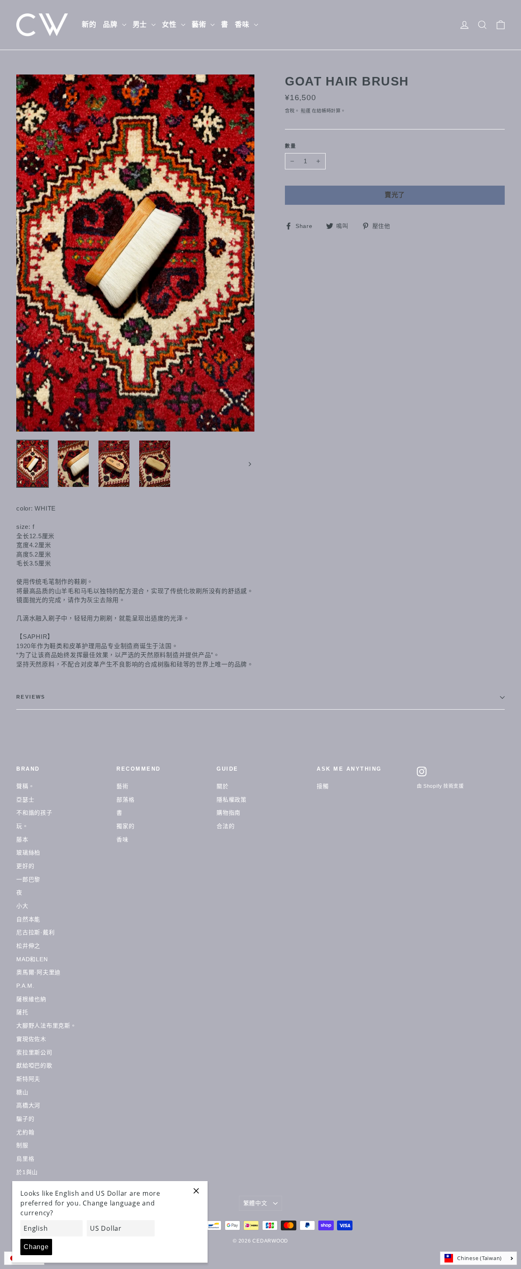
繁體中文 (255, 1203)
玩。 (22, 826)
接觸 (323, 786)
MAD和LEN (32, 959)
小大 (22, 906)
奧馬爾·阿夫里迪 (38, 972)
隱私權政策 (232, 799)
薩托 (22, 1012)
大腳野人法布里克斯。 (46, 1025)
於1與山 (27, 1172)
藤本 (22, 839)
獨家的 (125, 826)
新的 (89, 24)
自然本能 (28, 919)
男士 (141, 24)
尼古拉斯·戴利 (35, 932)
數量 (291, 146)
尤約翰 (25, 1132)
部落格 (125, 799)
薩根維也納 (31, 999)
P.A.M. (25, 985)
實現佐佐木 (31, 1039)
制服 (22, 1145)
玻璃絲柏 (28, 852)
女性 (170, 24)
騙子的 (25, 1119)
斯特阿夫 (28, 1079)
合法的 (225, 826)
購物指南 (229, 812)
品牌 (111, 24)
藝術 (200, 24)
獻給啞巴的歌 (34, 1065)
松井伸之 (28, 945)
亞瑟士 (25, 799)
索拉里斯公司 (34, 1052)
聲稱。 (25, 786)
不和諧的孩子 (34, 812)
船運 (306, 110)
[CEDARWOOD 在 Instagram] (422, 771)
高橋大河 (28, 1105)
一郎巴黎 (28, 879)
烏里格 (25, 1158)
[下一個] (249, 464)
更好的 (25, 866)
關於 (223, 786)
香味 (243, 24)
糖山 (22, 1092)
